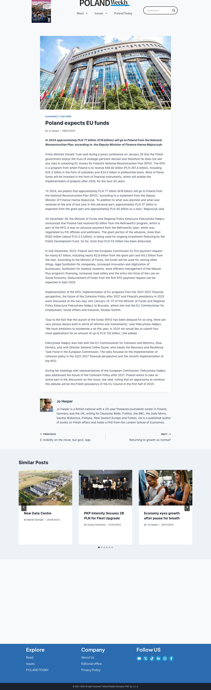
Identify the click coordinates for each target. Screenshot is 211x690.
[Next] (187, 507)
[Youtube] (139, 658)
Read (80, 13)
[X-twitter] (145, 658)
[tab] (99, 547)
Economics (51, 116)
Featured (66, 116)
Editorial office (91, 663)
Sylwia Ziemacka (96, 524)
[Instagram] (164, 658)
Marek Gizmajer (35, 519)
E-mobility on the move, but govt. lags (65, 437)
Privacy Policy (91, 670)
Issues (99, 13)
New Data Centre (37, 513)
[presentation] (45, 488)
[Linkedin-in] (158, 658)
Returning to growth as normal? (150, 437)
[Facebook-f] (171, 658)
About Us (87, 657)
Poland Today (123, 13)
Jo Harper (54, 130)
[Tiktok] (152, 658)
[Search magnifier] (173, 10)
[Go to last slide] (24, 507)
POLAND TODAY (37, 670)
